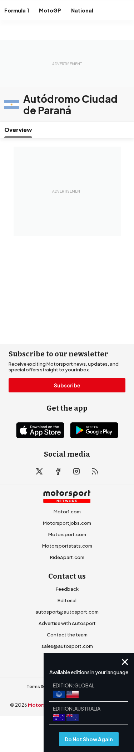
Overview (18, 129)
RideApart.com (67, 557)
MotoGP (50, 10)
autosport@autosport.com (67, 612)
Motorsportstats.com (67, 546)
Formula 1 (16, 10)
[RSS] (95, 471)
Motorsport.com (67, 534)
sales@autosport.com (67, 646)
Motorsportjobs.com (67, 523)
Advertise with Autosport (67, 623)
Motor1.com (67, 511)
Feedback (67, 589)
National (82, 10)
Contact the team (67, 634)
